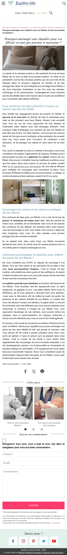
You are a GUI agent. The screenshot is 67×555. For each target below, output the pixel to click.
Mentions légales (33, 553)
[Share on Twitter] (33, 371)
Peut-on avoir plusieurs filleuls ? (18, 424)
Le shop (42, 13)
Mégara (21, 553)
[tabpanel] (18, 407)
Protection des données (52, 553)
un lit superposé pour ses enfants (24, 166)
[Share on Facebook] (25, 371)
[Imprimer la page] (42, 371)
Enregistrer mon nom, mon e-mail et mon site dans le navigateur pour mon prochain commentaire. (33, 446)
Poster (33, 505)
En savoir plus (55, 523)
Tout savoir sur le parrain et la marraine (49, 424)
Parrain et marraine (20, 27)
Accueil (5, 27)
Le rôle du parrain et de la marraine (47, 27)
